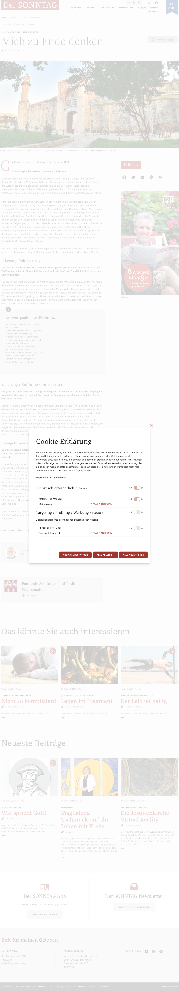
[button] (117, 504)
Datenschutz (59, 477)
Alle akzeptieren (133, 555)
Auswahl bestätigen (75, 555)
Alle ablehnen (105, 555)
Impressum (42, 477)
